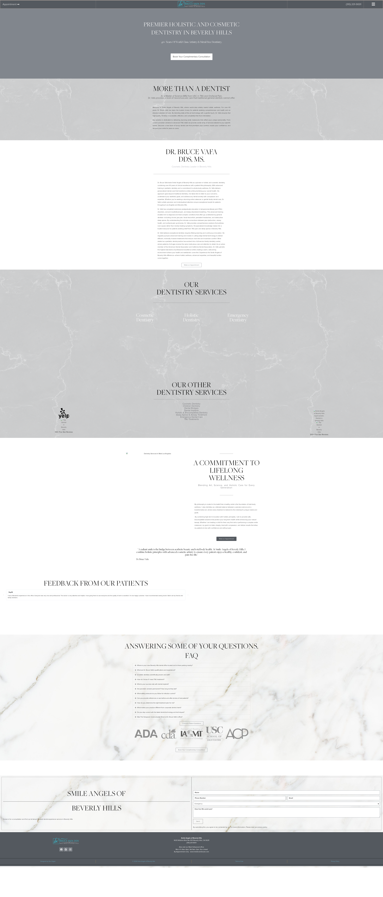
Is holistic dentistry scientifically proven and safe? (153, 675)
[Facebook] (61, 849)
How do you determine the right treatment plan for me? (155, 703)
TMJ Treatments (191, 419)
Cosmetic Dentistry (191, 404)
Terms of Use (239, 861)
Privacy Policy (335, 861)
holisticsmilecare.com (201, 852)
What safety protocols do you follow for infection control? (156, 693)
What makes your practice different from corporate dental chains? (159, 707)
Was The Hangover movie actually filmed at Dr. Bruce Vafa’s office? (159, 717)
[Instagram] (70, 849)
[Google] (66, 849)
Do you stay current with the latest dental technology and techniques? (160, 712)
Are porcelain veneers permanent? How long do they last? (157, 689)
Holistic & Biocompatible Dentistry (191, 413)
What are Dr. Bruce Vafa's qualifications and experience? (156, 670)
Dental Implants (191, 410)
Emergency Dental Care (191, 417)
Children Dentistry (191, 406)
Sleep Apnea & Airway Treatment (191, 415)
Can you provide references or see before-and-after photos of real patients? (162, 698)
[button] (3, 595)
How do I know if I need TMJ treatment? (150, 679)
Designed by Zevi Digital (47, 861)
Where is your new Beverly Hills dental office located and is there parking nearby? (165, 665)
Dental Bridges (191, 408)
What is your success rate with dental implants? (153, 684)
